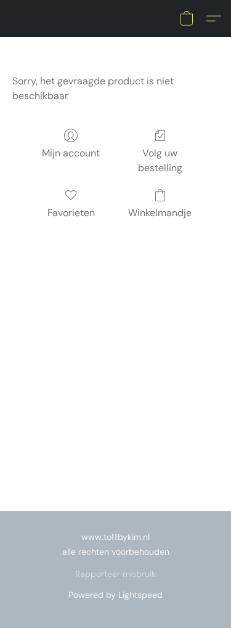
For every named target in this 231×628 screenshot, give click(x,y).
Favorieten (71, 212)
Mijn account (71, 153)
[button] (186, 18)
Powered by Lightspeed (115, 594)
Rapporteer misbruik (115, 573)
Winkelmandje (160, 212)
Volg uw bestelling (160, 160)
